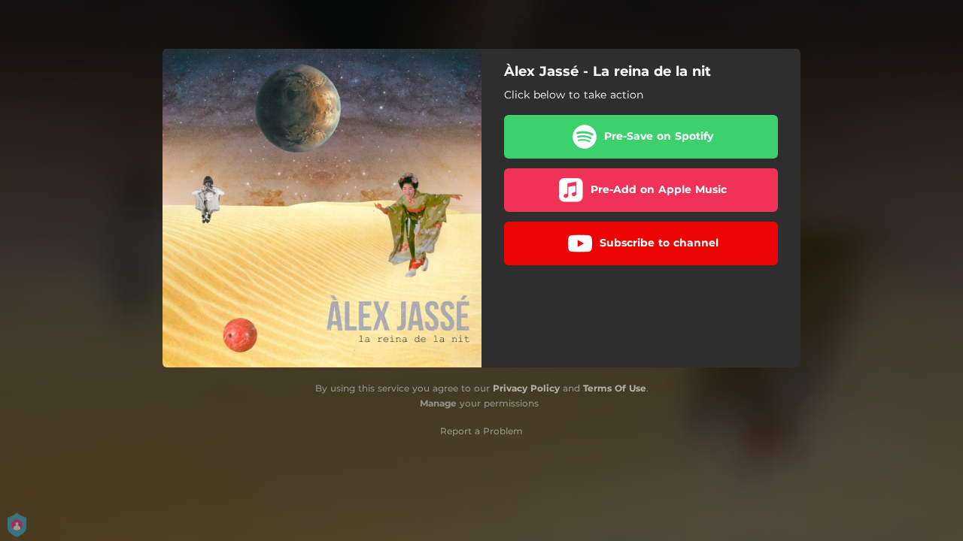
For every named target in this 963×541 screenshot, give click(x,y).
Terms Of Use (614, 388)
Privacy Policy (526, 388)
